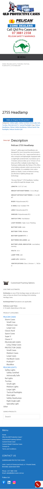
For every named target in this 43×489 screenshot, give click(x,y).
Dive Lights (11, 395)
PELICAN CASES (9, 317)
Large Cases (11, 356)
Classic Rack (10, 331)
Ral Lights (9, 378)
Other (5, 407)
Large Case (11, 328)
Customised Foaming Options (11, 439)
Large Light (11, 389)
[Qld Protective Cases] (21, 15)
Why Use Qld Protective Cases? (12, 437)
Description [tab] (6, 140)
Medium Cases (12, 353)
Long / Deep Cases (14, 345)
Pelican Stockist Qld (16, 129)
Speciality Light (13, 404)
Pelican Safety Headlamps (18, 127)
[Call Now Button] (38, 484)
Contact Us (5, 446)
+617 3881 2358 (12, 471)
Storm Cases (10, 319)
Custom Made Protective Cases (12, 444)
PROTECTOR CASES (13, 348)
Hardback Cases (13, 359)
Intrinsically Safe (35, 123)
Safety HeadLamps (14, 398)
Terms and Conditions (9, 449)
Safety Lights (14, 123)
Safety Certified (24, 123)
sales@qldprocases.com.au (15, 473)
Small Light (11, 384)
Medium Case (12, 325)
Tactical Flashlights (25, 125)
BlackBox (10, 364)
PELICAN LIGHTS (11, 64)
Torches (20, 64)
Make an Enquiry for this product (18, 120)
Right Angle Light (13, 401)
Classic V (8, 339)
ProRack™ (11, 362)
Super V (8, 336)
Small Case (11, 322)
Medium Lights (12, 387)
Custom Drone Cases (9, 441)
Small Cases (11, 350)
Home (4, 64)
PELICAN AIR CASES (13, 342)
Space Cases (10, 334)
